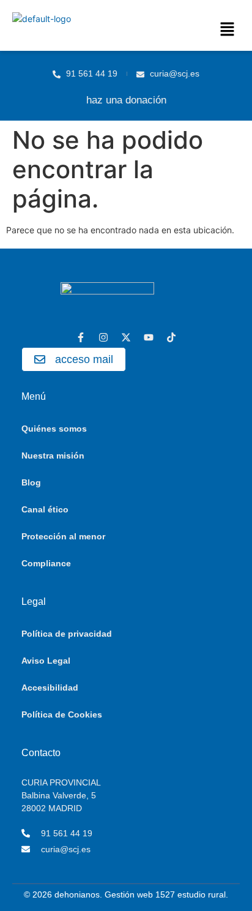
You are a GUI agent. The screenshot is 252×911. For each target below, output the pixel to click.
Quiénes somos (54, 428)
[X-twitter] (126, 337)
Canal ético (45, 509)
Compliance (46, 563)
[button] (227, 30)
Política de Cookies (61, 714)
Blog (31, 482)
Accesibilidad (49, 687)
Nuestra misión (52, 455)
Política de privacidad (66, 634)
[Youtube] (148, 337)
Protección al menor (63, 536)
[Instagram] (103, 337)
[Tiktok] (171, 337)
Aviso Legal (45, 660)
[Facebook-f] (81, 337)
